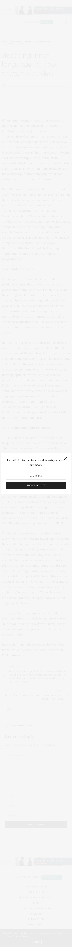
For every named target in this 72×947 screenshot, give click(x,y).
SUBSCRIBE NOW (36, 485)
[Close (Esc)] (65, 459)
